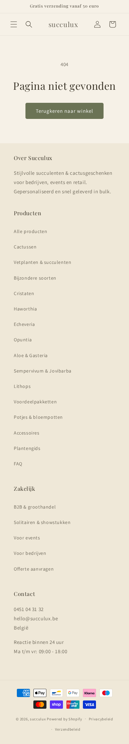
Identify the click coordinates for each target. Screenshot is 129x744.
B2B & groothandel (35, 507)
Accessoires (27, 433)
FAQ (18, 464)
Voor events (27, 538)
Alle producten (30, 231)
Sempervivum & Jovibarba (43, 371)
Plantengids (27, 448)
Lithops (22, 386)
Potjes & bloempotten (38, 417)
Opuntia (23, 340)
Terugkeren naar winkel (64, 111)
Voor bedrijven (30, 553)
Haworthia (25, 309)
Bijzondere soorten (35, 278)
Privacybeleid (101, 719)
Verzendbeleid (67, 729)
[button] (13, 24)
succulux (38, 718)
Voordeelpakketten (35, 402)
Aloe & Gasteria (31, 355)
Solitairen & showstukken (42, 522)
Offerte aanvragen (34, 569)
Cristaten (24, 293)
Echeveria (24, 324)
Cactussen (25, 247)
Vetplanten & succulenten (42, 262)
